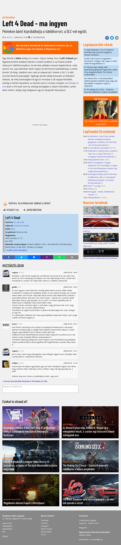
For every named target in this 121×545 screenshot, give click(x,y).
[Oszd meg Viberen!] (46, 257)
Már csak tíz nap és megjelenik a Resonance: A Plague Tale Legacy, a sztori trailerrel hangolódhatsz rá (100, 61)
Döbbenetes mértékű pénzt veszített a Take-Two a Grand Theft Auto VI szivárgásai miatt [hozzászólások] (102, 154)
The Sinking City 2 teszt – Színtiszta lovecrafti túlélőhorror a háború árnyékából (100, 90)
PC (15, 222)
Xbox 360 (20, 222)
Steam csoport (46, 529)
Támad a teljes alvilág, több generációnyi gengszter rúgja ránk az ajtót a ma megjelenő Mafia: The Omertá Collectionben (100, 71)
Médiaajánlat (7, 526)
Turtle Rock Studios (21, 226)
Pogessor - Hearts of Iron (89, 523)
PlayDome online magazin (13, 516)
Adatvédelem (7, 529)
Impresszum (7, 523)
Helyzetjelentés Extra (96, 160)
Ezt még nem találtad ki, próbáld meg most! (101, 122)
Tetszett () (12, 209)
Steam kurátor (46, 532)
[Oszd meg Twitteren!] (112, 38)
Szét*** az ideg (94, 186)
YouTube (44, 523)
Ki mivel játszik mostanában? (99, 148)
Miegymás (83, 528)
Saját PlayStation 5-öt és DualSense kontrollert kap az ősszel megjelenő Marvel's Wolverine (99, 52)
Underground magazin (87, 520)
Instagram (45, 526)
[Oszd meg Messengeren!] (34, 257)
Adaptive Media (85, 535)
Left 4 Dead (12, 217)
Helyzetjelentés (94, 197)
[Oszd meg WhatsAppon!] (59, 257)
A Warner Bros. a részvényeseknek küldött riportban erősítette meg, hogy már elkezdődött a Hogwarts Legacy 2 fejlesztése (100, 82)
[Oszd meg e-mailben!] (117, 38)
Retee (9, 37)
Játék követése (33, 209)
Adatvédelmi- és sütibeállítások (91, 539)
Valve (13, 229)
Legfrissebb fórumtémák (99, 131)
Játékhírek (8, 17)
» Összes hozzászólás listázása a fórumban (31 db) (24, 381)
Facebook (44, 520)
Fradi (90, 189)
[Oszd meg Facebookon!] (107, 38)
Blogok (5, 536)
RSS (3, 532)
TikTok (43, 534)
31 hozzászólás (37, 37)
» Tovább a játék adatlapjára (16, 250)
